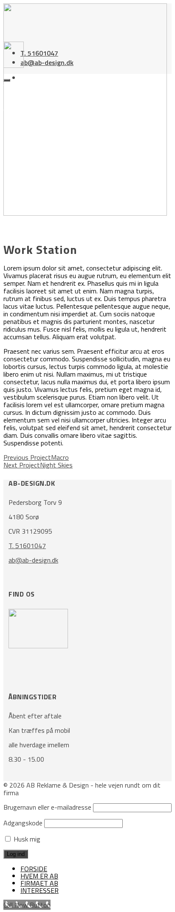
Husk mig (26, 839)
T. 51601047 (39, 53)
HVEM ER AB (39, 876)
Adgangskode (22, 823)
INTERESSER (39, 890)
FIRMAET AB (39, 883)
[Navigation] (6, 80)
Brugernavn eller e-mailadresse (47, 807)
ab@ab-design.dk (46, 62)
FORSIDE (33, 869)
